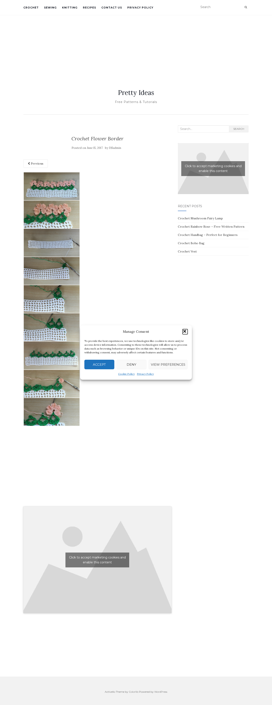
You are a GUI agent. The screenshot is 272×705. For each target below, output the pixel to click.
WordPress (160, 691)
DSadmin (115, 148)
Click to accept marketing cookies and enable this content (97, 560)
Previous (36, 163)
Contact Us (111, 7)
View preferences (168, 364)
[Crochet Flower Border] (51, 299)
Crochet (31, 7)
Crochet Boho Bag (191, 243)
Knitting (70, 7)
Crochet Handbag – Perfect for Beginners (208, 235)
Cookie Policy (126, 373)
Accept (99, 364)
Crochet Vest (187, 251)
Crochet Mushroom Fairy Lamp (200, 218)
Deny (131, 364)
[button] (185, 331)
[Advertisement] (136, 47)
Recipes (89, 7)
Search (238, 128)
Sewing (50, 7)
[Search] (246, 7)
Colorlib (133, 691)
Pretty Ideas (136, 92)
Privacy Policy (145, 373)
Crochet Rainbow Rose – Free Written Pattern (211, 226)
